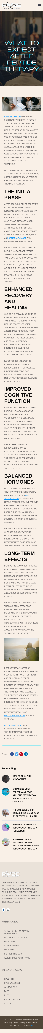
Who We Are (10, 987)
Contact (8, 1003)
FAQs (6, 991)
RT (32, 1025)
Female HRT (10, 942)
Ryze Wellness (12, 983)
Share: (4, 754)
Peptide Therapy (13, 954)
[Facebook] (12, 754)
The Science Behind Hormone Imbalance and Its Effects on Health (26, 813)
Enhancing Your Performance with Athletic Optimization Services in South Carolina (24, 795)
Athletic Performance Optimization (16, 932)
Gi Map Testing (12, 946)
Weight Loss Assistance (17, 958)
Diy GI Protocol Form (15, 937)
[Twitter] (17, 754)
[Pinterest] (21, 754)
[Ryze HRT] (12, 5)
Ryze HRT (9, 979)
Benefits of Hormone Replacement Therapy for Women (25, 828)
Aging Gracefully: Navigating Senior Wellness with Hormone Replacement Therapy (26, 844)
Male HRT (9, 950)
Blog (6, 995)
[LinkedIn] (26, 754)
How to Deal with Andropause (22, 777)
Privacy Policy (12, 999)
